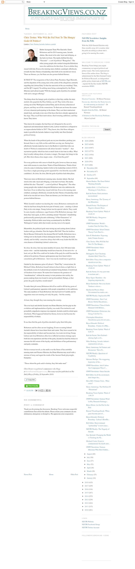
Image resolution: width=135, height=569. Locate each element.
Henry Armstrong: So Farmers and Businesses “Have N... (98, 348)
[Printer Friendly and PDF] (32, 387)
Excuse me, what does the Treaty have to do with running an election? (96, 103)
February (90, 474)
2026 (87, 141)
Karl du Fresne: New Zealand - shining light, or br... (97, 336)
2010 (87, 510)
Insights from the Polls (90, 110)
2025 (87, 144)
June (89, 461)
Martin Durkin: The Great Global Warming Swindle (98, 182)
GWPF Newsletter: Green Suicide (98, 371)
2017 (87, 486)
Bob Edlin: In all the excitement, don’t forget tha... (98, 376)
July (88, 457)
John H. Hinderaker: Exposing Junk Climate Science (97, 236)
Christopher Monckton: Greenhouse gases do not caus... (98, 318)
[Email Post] (36, 390)
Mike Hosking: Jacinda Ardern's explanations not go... (97, 342)
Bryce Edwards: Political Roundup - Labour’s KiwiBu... (98, 418)
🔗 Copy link (30, 379)
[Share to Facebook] (47, 390)
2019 (87, 165)
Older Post (74, 474)
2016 (87, 489)
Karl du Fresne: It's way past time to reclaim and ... (98, 272)
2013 (87, 499)
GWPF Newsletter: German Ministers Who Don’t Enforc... (97, 448)
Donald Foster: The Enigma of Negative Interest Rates (97, 206)
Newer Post (28, 474)
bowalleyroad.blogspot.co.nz (36, 371)
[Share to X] (44, 390)
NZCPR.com (106, 81)
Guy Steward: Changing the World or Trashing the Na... (98, 436)
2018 (87, 482)
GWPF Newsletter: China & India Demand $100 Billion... (98, 306)
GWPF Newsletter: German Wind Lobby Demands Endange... (98, 400)
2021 (87, 158)
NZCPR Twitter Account (90, 527)
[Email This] (39, 390)
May (89, 464)
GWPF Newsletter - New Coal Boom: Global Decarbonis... (97, 300)
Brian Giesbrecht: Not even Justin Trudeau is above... (98, 284)
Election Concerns (88, 99)
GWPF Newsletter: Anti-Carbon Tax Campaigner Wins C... (97, 366)
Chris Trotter (34, 44)
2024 (87, 147)
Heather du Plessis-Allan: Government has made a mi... (97, 290)
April (89, 467)
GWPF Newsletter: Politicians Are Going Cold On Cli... (98, 312)
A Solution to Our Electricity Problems (96, 115)
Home (27, 28)
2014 (87, 496)
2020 (87, 161)
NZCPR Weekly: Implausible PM (98, 295)
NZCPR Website (88, 521)
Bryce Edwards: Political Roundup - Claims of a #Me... (97, 324)
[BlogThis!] (42, 390)
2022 (87, 154)
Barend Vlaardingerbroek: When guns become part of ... (97, 412)
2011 (87, 506)
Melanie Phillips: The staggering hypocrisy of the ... (98, 360)
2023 (87, 151)
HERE (92, 86)
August (89, 454)
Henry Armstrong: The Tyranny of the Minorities (98, 200)
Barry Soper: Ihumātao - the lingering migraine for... (96, 278)
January (90, 478)
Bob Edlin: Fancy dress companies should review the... (98, 260)
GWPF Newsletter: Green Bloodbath (95, 248)
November (91, 171)
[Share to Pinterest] (49, 390)
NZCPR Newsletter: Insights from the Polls (94, 39)
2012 (87, 503)
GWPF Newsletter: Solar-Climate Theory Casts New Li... (97, 230)
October (90, 175)
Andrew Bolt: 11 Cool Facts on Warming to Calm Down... (97, 188)
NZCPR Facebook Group (91, 524)
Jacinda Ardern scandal (47, 44)
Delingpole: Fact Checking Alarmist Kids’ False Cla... (96, 254)
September (91, 178)
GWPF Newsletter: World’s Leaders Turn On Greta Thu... (97, 224)
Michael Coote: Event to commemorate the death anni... (98, 442)
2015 (87, 492)
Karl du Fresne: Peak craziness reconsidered (97, 194)
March (89, 471)
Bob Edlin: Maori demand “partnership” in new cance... (97, 424)
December (90, 168)
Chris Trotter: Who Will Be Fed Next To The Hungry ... (97, 242)
